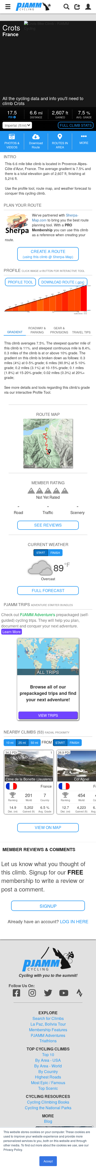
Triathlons (48, 1041)
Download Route (36, 145)
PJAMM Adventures (48, 1035)
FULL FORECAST (48, 590)
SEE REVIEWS (48, 525)
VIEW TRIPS (48, 715)
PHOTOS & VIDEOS (11, 145)
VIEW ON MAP (48, 827)
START (60, 742)
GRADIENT (14, 332)
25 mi (22, 742)
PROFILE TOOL (20, 282)
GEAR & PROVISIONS (59, 330)
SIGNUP (48, 906)
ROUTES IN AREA (60, 145)
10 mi (10, 742)
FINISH (74, 742)
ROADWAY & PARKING (37, 330)
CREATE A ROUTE (48, 254)
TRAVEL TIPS (81, 332)
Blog (48, 1121)
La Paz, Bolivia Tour (48, 1024)
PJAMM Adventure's (37, 614)
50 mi (34, 742)
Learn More (11, 631)
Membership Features (48, 1029)
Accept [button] (48, 1161)
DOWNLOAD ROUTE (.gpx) (62, 282)
